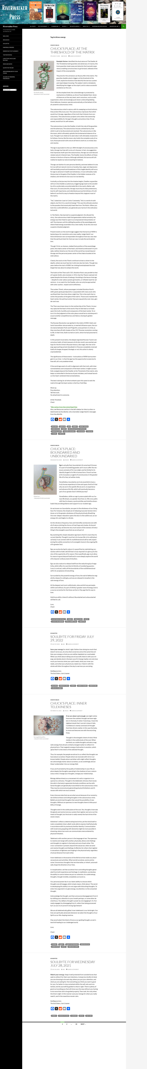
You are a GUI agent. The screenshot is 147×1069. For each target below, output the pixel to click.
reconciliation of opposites (77, 429)
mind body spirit (73, 946)
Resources (6, 40)
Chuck (65, 56)
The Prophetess (7, 55)
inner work (55, 429)
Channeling (54, 26)
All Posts (33, 26)
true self (61, 433)
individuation (85, 944)
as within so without (58, 619)
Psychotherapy (42, 26)
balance (54, 426)
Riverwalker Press (10, 26)
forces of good (63, 1015)
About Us (85, 26)
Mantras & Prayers (8, 47)
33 (76, 1024)
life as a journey (57, 688)
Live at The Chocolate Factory (9, 59)
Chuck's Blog (54, 45)
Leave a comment (75, 56)
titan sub (89, 431)
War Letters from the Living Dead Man (64, 407)
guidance (74, 1015)
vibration (82, 621)
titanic (54, 433)
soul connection (71, 621)
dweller (62, 426)
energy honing (82, 685)
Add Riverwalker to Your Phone (10, 72)
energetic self (64, 685)
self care (89, 1015)
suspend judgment (69, 431)
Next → (83, 1024)
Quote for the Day (8, 67)
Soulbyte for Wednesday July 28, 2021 (72, 963)
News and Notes (7, 64)
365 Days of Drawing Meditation (9, 77)
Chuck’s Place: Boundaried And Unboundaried (65, 452)
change (54, 944)
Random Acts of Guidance (10, 51)
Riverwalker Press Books (99, 26)
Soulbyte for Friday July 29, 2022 (72, 638)
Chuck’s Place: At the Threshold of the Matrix (72, 50)
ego (69, 426)
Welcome (6, 36)
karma (64, 429)
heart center (84, 426)
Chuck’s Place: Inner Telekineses (68, 705)
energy (75, 426)
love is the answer (57, 621)
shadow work (56, 431)
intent (87, 619)
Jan (63, 644)
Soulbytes (53, 633)
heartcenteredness (72, 944)
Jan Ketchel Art (114, 26)
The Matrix (81, 431)
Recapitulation (74, 26)
